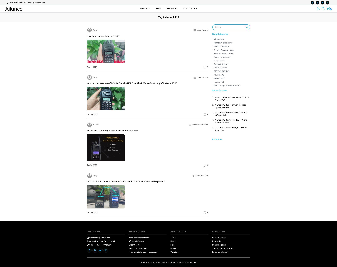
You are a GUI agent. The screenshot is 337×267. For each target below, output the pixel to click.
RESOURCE (172, 9)
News (172, 241)
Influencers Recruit (220, 252)
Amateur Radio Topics (223, 53)
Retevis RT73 (220, 78)
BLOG (158, 9)
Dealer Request (219, 245)
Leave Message (219, 238)
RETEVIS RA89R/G (221, 71)
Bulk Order (216, 241)
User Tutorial (202, 30)
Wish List (174, 252)
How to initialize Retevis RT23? (103, 36)
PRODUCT (144, 9)
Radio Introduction (199, 125)
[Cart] (328, 9)
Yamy (94, 30)
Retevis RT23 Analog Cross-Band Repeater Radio (112, 130)
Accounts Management (139, 238)
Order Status (134, 245)
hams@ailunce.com (36, 3)
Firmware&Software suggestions (143, 252)
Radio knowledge (221, 46)
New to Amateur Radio (224, 50)
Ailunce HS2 (219, 82)
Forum (173, 248)
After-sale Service (136, 241)
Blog (172, 245)
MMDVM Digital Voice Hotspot (227, 85)
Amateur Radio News (223, 43)
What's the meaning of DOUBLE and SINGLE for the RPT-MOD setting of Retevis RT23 (132, 83)
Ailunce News (220, 39)
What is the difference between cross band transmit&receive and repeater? (126, 181)
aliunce (95, 125)
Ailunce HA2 (219, 75)
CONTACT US (190, 9)
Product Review (221, 64)
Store (172, 238)
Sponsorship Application (223, 248)
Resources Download (138, 248)
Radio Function (201, 175)
